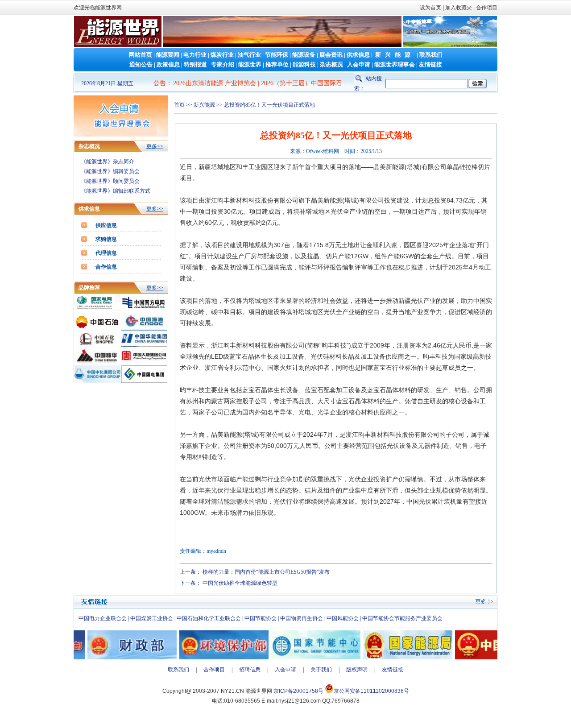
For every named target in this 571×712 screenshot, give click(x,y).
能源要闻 (167, 54)
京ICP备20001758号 (298, 691)
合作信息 (106, 267)
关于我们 (321, 669)
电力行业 (195, 54)
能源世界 (249, 64)
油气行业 (249, 54)
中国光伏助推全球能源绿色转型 (240, 583)
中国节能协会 (260, 618)
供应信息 (106, 225)
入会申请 (358, 64)
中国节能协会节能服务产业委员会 (402, 618)
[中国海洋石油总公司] (144, 327)
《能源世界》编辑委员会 (110, 171)
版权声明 (357, 669)
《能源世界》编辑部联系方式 (115, 191)
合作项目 (486, 7)
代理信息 (106, 253)
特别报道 (195, 64)
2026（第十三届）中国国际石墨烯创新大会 (291, 83)
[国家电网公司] (97, 309)
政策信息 (168, 64)
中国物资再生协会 (301, 618)
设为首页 (430, 7)
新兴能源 (394, 54)
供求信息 (358, 54)
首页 (179, 105)
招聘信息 (250, 669)
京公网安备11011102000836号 (371, 691)
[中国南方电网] (144, 309)
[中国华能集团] (144, 345)
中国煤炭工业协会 (151, 618)
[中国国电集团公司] (144, 381)
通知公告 (141, 64)
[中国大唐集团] (144, 363)
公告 (159, 83)
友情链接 (430, 64)
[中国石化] (97, 345)
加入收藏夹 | (460, 7)
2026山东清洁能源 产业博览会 (185, 83)
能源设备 (303, 54)
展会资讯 (331, 54)
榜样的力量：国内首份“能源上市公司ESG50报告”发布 (266, 572)
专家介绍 (222, 64)
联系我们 (431, 54)
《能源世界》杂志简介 (107, 161)
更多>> (154, 146)
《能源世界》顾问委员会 (110, 181)
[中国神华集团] (97, 363)
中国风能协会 (343, 618)
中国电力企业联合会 (103, 618)
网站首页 (140, 54)
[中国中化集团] (97, 381)
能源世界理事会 (394, 64)
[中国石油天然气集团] (97, 327)
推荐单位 (277, 64)
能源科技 (304, 64)
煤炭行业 (222, 54)
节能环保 (276, 54)
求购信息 (106, 239)
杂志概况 (331, 64)
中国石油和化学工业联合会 (209, 618)
